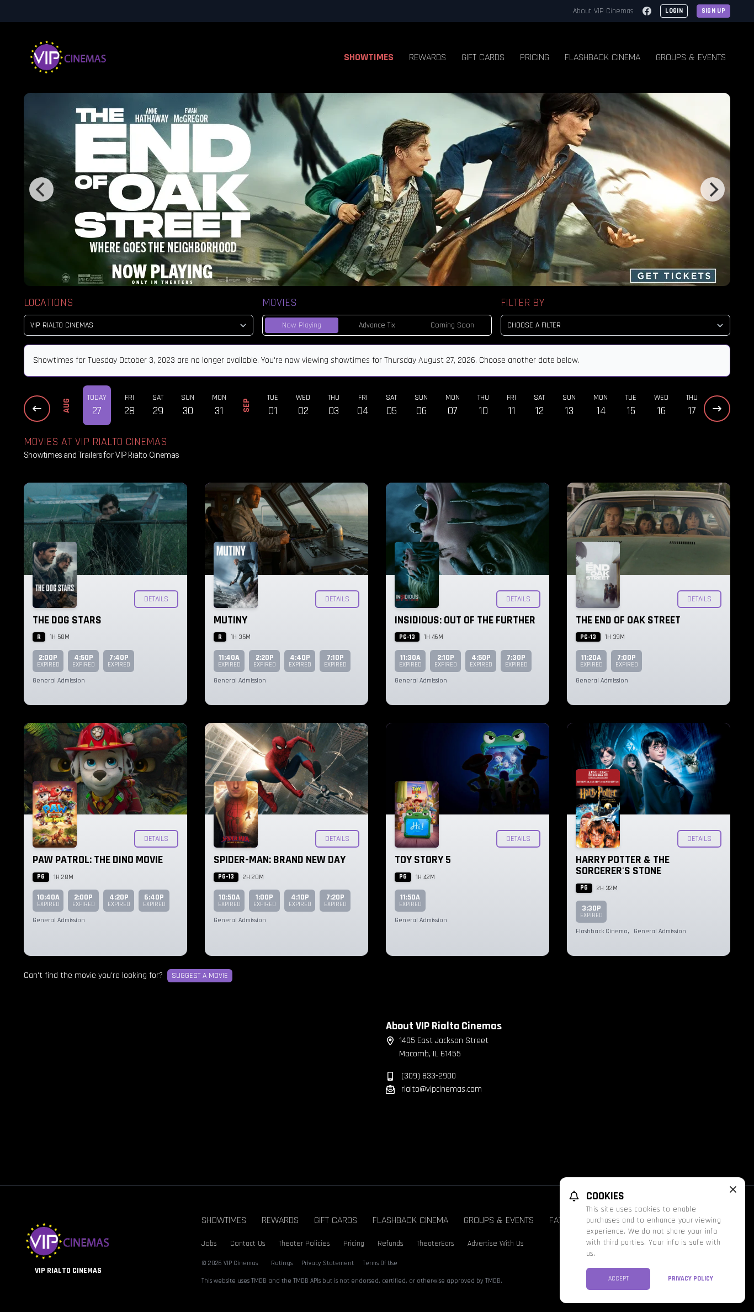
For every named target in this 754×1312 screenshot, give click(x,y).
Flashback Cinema (602, 57)
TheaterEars (435, 1243)
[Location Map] (196, 1088)
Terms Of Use (380, 1263)
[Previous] (41, 189)
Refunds (390, 1243)
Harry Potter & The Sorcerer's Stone (623, 865)
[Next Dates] (717, 408)
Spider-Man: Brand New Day (280, 860)
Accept (618, 1278)
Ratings (282, 1263)
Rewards (427, 57)
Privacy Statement (327, 1263)
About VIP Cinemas (603, 11)
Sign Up (713, 11)
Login (674, 11)
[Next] (712, 189)
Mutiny (230, 620)
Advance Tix (377, 325)
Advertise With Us (496, 1243)
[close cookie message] (733, 1189)
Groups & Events (691, 57)
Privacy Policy (690, 1278)
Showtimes (369, 57)
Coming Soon (452, 325)
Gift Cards (483, 57)
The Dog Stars (67, 620)
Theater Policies (304, 1243)
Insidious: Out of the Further (465, 620)
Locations (48, 302)
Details (156, 599)
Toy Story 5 (423, 860)
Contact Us (248, 1243)
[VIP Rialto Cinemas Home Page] (68, 57)
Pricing (534, 57)
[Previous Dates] (37, 408)
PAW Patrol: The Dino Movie (98, 860)
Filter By (522, 302)
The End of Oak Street (628, 620)
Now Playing (301, 325)
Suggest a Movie (200, 976)
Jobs (209, 1243)
